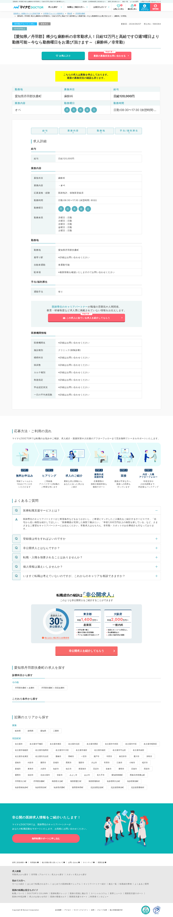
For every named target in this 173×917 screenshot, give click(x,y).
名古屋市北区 (74, 744)
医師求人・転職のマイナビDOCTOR (27, 13)
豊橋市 (58, 756)
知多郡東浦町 (133, 781)
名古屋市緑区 (138, 750)
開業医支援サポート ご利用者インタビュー (89, 897)
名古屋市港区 (81, 750)
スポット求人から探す (76, 874)
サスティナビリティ (81, 910)
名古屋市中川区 (62, 750)
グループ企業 (102, 910)
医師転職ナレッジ (59, 893)
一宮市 (84, 756)
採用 (92, 910)
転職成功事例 (126, 884)
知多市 (56, 769)
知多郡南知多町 (21, 787)
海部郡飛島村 (94, 781)
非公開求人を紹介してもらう (86, 650)
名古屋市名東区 (21, 756)
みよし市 (73, 775)
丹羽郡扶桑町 (80, 13)
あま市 (87, 775)
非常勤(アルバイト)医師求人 (53, 13)
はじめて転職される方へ (38, 884)
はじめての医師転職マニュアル (66, 884)
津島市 (149, 756)
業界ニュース (116, 893)
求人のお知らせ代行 (38, 897)
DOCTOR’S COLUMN (37, 893)
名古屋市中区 (131, 744)
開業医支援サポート (134, 893)
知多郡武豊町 (59, 787)
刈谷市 (30, 762)
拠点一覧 (125, 1)
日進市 (134, 769)
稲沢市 (145, 762)
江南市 (119, 762)
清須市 (30, 775)
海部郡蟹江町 (75, 781)
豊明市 (121, 769)
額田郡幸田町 (77, 787)
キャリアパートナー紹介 (95, 884)
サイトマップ (88, 862)
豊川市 (136, 756)
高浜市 (96, 769)
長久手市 (100, 775)
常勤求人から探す (20, 874)
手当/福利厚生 (129, 130)
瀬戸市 (96, 756)
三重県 (56, 731)
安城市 (56, 762)
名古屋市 (19, 744)
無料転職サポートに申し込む (46, 838)
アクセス (67, 910)
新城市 (18, 769)
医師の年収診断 (19, 897)
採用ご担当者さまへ (114, 1)
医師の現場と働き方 (79, 893)
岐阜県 (18, 731)
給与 (45, 130)
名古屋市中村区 (111, 744)
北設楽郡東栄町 (117, 787)
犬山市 (94, 762)
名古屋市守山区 (119, 750)
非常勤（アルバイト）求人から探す (47, 874)
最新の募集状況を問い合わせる (110, 55)
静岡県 (30, 731)
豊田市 (43, 762)
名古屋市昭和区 (150, 744)
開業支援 (101, 862)
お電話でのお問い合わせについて (151, 1)
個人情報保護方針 (116, 910)
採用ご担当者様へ (18, 862)
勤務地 (101, 130)
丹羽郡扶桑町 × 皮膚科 (24, 688)
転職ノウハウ (18, 893)
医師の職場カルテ (58, 897)
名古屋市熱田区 (42, 750)
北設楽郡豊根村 (137, 787)
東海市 (30, 769)
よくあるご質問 (142, 884)
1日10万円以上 (19, 29)
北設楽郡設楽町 (97, 787)
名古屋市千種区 (36, 744)
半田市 (109, 756)
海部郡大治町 (57, 781)
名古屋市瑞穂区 (21, 750)
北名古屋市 (45, 775)
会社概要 (58, 910)
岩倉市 (109, 769)
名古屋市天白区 (42, 756)
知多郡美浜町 (41, 787)
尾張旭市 (82, 769)
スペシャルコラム (99, 893)
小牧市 (132, 762)
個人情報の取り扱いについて (52, 862)
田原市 (147, 769)
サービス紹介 (18, 884)
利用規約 (33, 862)
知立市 (68, 769)
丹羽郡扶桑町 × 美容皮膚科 (52, 688)
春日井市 (123, 756)
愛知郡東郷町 (117, 775)
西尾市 (68, 762)
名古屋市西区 (92, 744)
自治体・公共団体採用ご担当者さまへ (94, 1)
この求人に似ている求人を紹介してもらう (88, 317)
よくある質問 (134, 1)
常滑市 (107, 762)
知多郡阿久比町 (113, 781)
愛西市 (18, 775)
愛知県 (69, 13)
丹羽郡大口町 (20, 781)
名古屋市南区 (100, 750)
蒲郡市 (81, 762)
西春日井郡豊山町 (137, 775)
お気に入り (65, 55)
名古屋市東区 (55, 744)
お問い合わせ (73, 862)
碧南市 (18, 762)
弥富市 (60, 775)
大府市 (43, 769)
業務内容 (73, 130)
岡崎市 (71, 756)
